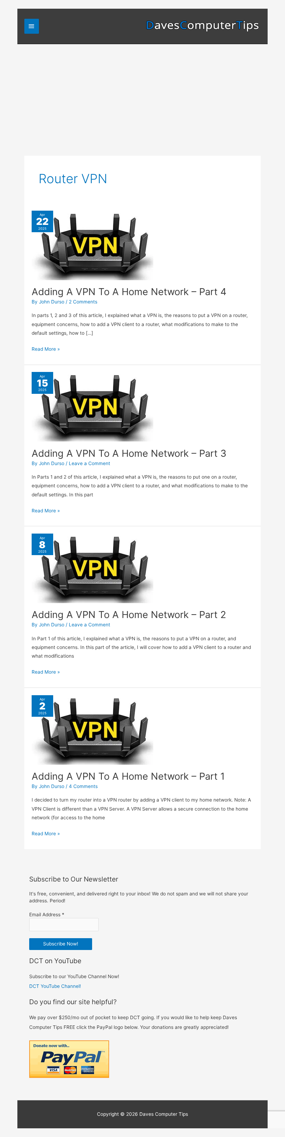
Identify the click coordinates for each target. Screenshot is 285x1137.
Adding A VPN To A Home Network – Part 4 (129, 292)
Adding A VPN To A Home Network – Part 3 (129, 453)
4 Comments (83, 786)
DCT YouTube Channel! (55, 986)
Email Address (46, 914)
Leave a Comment (89, 463)
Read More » (46, 350)
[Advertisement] (142, 96)
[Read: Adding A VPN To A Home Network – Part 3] (92, 406)
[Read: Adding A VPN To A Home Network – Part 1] (92, 729)
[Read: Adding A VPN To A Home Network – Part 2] (92, 568)
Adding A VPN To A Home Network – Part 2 (129, 614)
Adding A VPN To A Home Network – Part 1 (128, 776)
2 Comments (83, 301)
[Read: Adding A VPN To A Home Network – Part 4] (92, 244)
